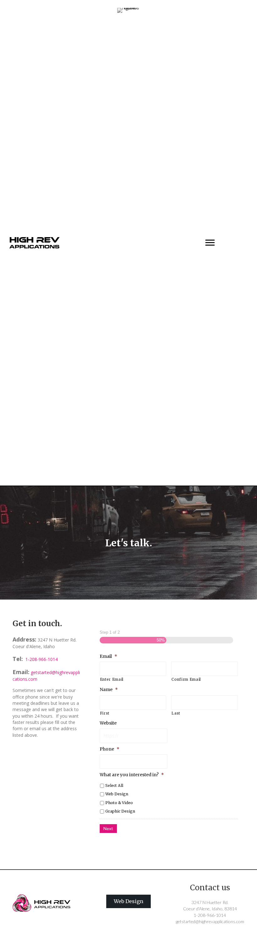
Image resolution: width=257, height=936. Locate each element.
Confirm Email (186, 679)
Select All (114, 785)
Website (108, 723)
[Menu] (210, 242)
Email (108, 656)
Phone (109, 749)
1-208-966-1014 (41, 659)
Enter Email (111, 679)
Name (109, 689)
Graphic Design (120, 811)
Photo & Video (119, 802)
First (104, 713)
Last (175, 713)
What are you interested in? (132, 774)
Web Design (116, 794)
